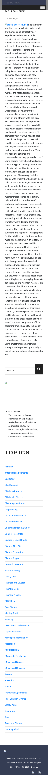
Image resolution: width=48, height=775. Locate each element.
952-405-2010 (23, 767)
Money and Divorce (14, 662)
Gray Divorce (11, 607)
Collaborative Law (13, 522)
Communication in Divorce (18, 528)
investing (9, 619)
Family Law (10, 577)
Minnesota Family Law (16, 656)
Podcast (9, 686)
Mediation (10, 644)
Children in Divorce (14, 497)
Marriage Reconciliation (16, 638)
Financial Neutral (13, 595)
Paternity (9, 680)
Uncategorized (12, 729)
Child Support (11, 485)
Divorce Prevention (14, 552)
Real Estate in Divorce (15, 699)
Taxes (7, 717)
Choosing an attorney (15, 503)
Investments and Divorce (17, 625)
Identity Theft (11, 613)
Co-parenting (11, 509)
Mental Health (12, 650)
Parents (8, 674)
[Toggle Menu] (42, 7)
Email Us (34, 767)
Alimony (9, 467)
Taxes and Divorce (13, 723)
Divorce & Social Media (16, 540)
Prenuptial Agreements (16, 693)
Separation (10, 711)
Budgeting (9, 479)
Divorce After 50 (13, 546)
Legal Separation (13, 632)
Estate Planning (12, 570)
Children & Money (13, 491)
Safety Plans (11, 705)
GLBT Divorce (11, 601)
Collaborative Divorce (15, 515)
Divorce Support (12, 558)
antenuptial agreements (16, 473)
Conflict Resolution (14, 534)
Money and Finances (15, 668)
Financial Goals (12, 589)
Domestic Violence (14, 564)
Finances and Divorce (15, 583)
